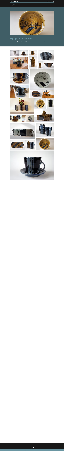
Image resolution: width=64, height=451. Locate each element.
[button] (53, 1)
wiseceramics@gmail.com (14, 1)
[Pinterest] (48, 1)
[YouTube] (50, 1)
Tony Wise (12, 4)
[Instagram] (47, 1)
